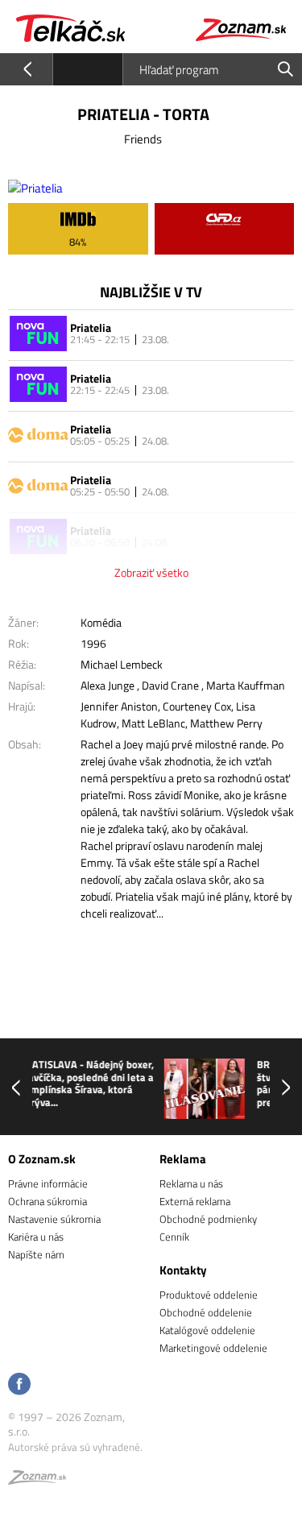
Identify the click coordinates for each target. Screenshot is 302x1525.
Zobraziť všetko (151, 572)
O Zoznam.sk (42, 1159)
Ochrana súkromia (47, 1201)
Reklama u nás (191, 1183)
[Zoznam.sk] (37, 1480)
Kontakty (183, 1270)
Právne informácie (48, 1183)
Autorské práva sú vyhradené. (75, 1447)
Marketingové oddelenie (213, 1348)
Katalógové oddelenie (207, 1330)
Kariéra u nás (36, 1237)
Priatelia (90, 327)
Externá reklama (194, 1201)
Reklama (182, 1159)
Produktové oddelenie (208, 1295)
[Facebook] (19, 1385)
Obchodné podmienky (208, 1219)
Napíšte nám (36, 1254)
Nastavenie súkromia (54, 1219)
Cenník (174, 1237)
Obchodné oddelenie (205, 1312)
